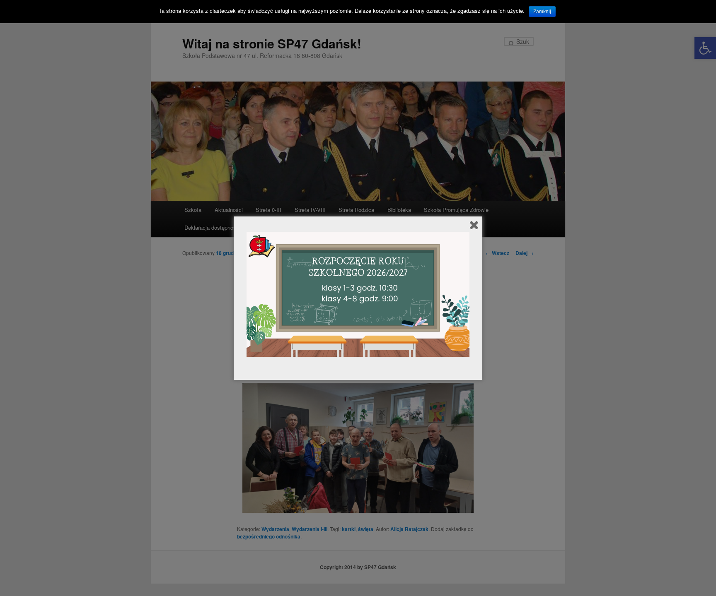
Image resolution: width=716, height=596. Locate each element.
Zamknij (542, 11)
